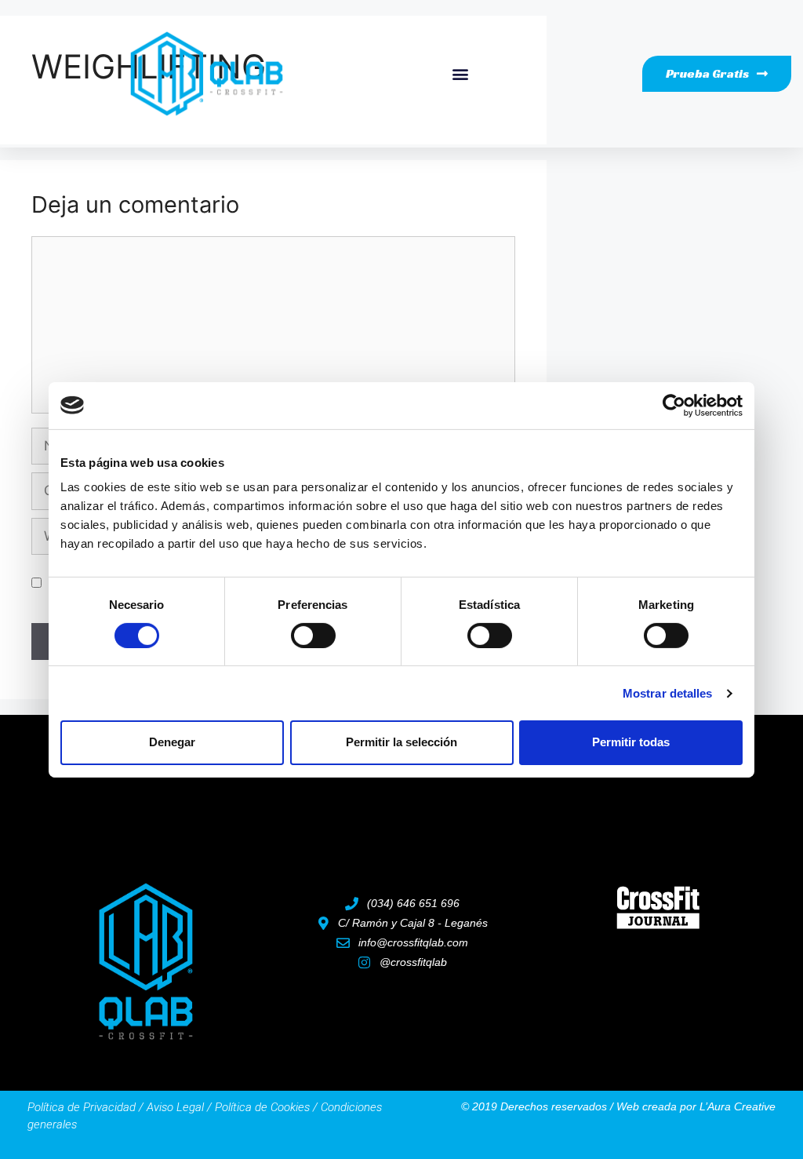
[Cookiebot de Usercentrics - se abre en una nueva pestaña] (674, 405)
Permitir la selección (401, 742)
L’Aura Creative (737, 1106)
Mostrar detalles (668, 693)
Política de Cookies (262, 1107)
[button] (460, 73)
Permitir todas (631, 742)
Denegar (172, 742)
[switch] (313, 635)
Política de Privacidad (81, 1107)
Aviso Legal (175, 1107)
